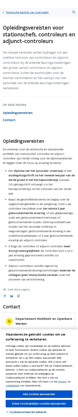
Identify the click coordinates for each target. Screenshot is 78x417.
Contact (9, 120)
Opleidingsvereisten (18, 113)
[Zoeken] (73, 12)
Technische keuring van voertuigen (27, 12)
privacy (62, 381)
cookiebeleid (12, 385)
